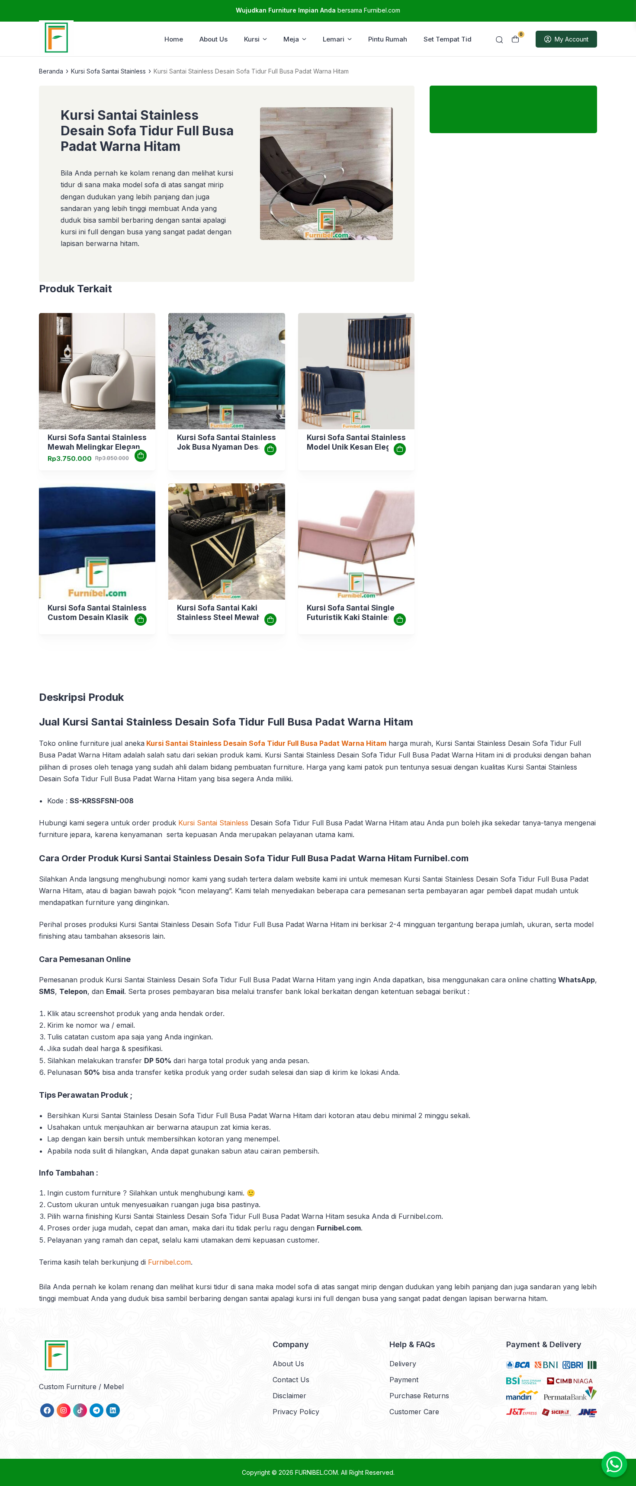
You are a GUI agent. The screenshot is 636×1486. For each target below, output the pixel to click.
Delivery (402, 1363)
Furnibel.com (169, 1262)
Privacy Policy (296, 1411)
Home (173, 39)
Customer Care (414, 1411)
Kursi (252, 39)
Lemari (333, 39)
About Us (213, 39)
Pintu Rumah (387, 39)
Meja (291, 39)
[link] (97, 371)
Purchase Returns (419, 1395)
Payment (403, 1379)
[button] (326, 175)
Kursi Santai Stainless (213, 822)
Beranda (51, 71)
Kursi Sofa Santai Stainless (108, 71)
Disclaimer (289, 1395)
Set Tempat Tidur (451, 39)
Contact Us (291, 1379)
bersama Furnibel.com (318, 10)
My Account (571, 39)
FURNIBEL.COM (316, 1472)
